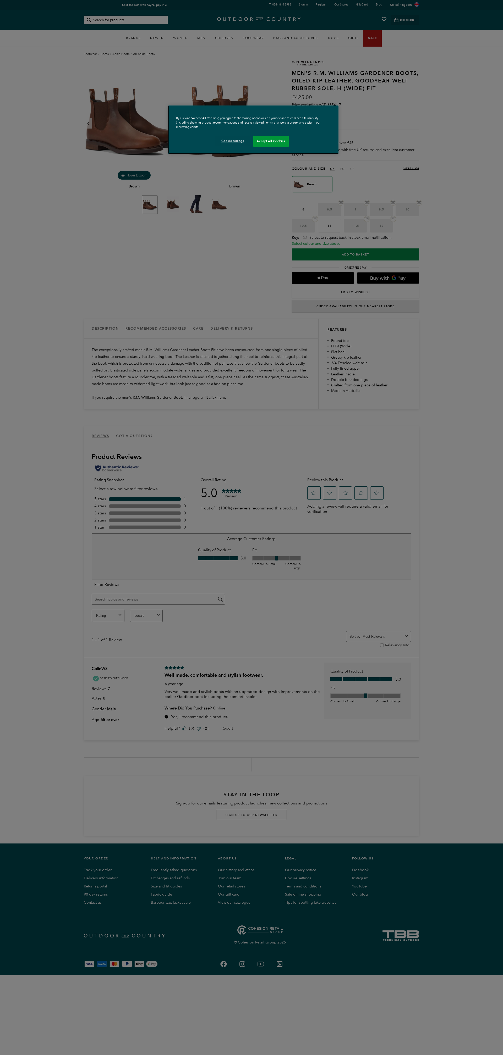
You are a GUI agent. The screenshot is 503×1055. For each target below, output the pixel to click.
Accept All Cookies (271, 141)
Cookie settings (232, 141)
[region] (253, 129)
